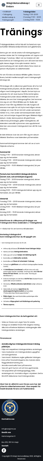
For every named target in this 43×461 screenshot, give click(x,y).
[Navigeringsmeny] (38, 5)
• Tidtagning (7, 14)
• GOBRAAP (6, 11)
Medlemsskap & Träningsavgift (8, 18)
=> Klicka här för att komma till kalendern (17, 228)
